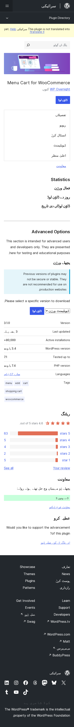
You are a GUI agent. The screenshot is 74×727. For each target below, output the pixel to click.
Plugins (30, 581)
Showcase (27, 567)
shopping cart (14, 391)
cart (25, 383)
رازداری (65, 588)
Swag (29, 621)
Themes (29, 574)
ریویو (63, 125)
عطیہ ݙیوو (28, 614)
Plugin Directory (59, 17)
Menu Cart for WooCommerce (38, 82)
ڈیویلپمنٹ (59, 145)
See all (8, 468)
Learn (66, 601)
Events (30, 608)
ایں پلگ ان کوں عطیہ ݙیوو (55, 542)
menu (9, 383)
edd (17, 383)
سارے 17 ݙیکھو (12, 374)
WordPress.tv (58, 621)
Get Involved (25, 601)
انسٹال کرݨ (58, 135)
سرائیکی (55, 673)
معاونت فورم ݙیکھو (59, 507)
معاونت (61, 166)
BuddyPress (59, 655)
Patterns (29, 588)
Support (64, 608)
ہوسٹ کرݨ (63, 581)
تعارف (66, 567)
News (66, 574)
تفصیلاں (60, 115)
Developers (62, 614)
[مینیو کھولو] (6, 6)
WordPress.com (56, 634)
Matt (64, 641)
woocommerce (14, 399)
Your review (61, 468)
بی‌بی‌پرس (61, 648)
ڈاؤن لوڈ (62, 100)
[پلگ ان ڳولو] (28, 45)
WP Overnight (60, 89)
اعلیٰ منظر (59, 155)
